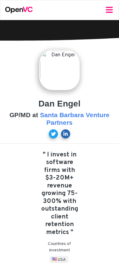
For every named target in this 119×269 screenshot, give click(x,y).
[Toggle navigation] (109, 10)
